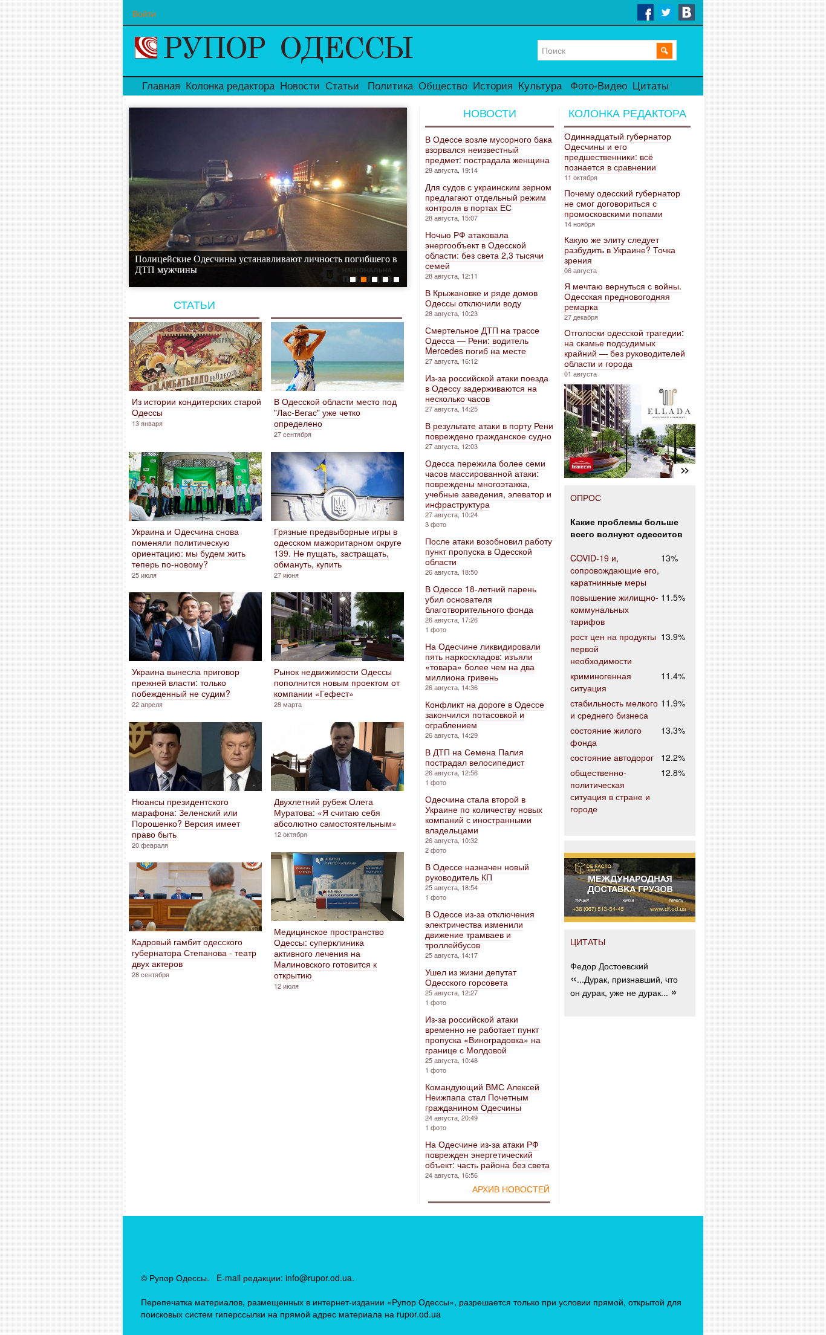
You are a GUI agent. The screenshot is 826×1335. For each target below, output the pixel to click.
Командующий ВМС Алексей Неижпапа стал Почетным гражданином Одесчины (482, 1097)
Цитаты (651, 86)
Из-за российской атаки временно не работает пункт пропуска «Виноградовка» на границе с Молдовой (483, 1034)
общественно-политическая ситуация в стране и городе (610, 790)
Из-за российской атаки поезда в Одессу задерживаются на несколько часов (486, 388)
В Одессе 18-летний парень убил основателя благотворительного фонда (480, 599)
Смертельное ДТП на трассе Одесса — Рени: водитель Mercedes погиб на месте (482, 340)
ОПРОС (585, 497)
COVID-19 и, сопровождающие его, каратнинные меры (614, 570)
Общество (442, 86)
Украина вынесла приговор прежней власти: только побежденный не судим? (185, 682)
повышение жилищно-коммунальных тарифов (614, 609)
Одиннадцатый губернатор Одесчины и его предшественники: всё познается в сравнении (617, 151)
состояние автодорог (612, 757)
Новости (300, 86)
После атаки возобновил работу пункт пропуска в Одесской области (488, 551)
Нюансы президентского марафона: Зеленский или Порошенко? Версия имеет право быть (186, 817)
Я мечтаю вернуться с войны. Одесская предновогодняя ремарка (622, 296)
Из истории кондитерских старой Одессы (196, 406)
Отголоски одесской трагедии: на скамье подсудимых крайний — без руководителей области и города (624, 347)
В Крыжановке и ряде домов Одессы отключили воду (481, 297)
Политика (390, 86)
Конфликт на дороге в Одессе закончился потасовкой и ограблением (484, 714)
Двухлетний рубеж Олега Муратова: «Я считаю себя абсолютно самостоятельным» (335, 812)
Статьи (342, 86)
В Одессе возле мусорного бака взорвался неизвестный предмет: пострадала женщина (488, 149)
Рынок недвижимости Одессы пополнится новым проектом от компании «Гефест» (337, 682)
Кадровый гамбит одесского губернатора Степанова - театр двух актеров (194, 952)
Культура (540, 86)
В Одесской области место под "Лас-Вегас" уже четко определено (335, 412)
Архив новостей (511, 1189)
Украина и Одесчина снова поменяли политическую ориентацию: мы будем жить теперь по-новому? (189, 547)
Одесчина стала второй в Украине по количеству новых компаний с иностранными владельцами (483, 814)
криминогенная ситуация (600, 682)
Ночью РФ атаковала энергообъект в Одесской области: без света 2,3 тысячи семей (484, 249)
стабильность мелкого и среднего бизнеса (614, 709)
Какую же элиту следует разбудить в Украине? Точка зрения (619, 249)
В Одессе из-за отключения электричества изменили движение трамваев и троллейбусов (480, 929)
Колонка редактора (230, 86)
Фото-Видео (598, 86)
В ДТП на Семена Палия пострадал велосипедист (474, 757)
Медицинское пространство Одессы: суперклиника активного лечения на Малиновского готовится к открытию (329, 953)
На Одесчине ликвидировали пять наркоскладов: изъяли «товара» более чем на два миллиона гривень (483, 661)
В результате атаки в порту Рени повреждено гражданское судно (489, 430)
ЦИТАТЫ (587, 942)
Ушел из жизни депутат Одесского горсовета (470, 977)
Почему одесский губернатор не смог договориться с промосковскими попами (622, 203)
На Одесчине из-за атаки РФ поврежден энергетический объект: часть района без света (487, 1154)
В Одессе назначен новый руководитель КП (477, 872)
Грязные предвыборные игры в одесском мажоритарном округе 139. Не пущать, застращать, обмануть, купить (338, 547)
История (493, 86)
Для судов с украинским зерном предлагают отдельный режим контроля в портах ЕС (488, 197)
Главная (161, 86)
